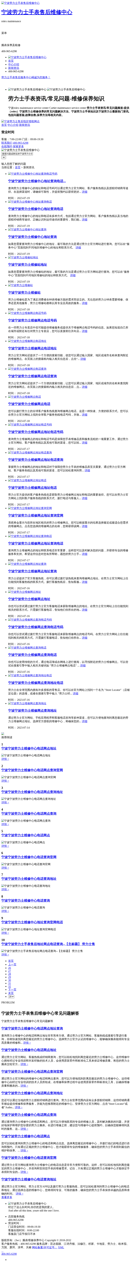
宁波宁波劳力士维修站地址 (27, 264)
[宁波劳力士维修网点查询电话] (27, 647)
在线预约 (6, 146)
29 (9, 977)
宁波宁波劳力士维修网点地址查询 (32, 571)
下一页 (12, 989)
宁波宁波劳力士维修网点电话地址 (32, 348)
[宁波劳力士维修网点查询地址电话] (30, 675)
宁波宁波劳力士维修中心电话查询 (25, 900)
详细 (84, 191)
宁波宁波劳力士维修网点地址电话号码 (35, 432)
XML (61, 1247)
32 (9, 986)
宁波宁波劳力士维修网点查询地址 (32, 710)
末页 (11, 993)
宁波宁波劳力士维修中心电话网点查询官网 (32, 770)
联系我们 (6, 142)
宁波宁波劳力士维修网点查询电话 (32, 655)
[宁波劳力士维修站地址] (23, 257)
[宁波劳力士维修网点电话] (24, 396)
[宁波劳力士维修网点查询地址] (27, 703)
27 (9, 970)
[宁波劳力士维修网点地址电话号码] (30, 424)
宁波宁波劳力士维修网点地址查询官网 (35, 515)
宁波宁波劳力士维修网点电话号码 (32, 320)
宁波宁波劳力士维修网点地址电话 (32, 487)
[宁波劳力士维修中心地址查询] (27, 229)
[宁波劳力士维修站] (20, 285)
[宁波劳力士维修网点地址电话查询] (30, 452)
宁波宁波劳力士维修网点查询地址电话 (35, 683)
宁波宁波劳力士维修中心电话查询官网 (28, 857)
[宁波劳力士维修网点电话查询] (27, 368)
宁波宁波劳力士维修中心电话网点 (25, 835)
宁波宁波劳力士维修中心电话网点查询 (28, 813)
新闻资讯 (13, 68)
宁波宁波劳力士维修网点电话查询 (32, 376)
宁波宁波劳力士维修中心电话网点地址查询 (32, 1028)
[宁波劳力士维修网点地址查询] (27, 563)
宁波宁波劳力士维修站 (24, 292)
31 (9, 983)
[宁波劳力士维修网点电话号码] (27, 313)
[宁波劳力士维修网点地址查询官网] (30, 508)
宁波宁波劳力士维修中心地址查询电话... (37, 181)
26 (9, 967)
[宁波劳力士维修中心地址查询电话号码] (32, 173)
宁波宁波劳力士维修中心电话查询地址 (28, 878)
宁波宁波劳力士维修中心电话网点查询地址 (32, 792)
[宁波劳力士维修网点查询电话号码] (30, 619)
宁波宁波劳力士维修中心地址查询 (32, 237)
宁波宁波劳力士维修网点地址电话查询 (35, 459)
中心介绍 (13, 64)
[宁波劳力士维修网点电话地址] (27, 341)
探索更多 (18, 146)
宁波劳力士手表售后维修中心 (36, 12)
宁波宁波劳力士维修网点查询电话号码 (35, 627)
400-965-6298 (20, 142)
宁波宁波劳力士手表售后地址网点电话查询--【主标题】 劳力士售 (48, 944)
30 (9, 980)
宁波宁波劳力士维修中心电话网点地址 (28, 748)
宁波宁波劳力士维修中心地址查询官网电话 (32, 922)
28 (9, 974)
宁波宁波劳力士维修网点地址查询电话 (35, 543)
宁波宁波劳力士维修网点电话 (29, 404)
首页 (11, 60)
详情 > (5, 759)
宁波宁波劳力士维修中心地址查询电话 (35, 209)
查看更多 (6, 1197)
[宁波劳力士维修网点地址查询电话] (30, 536)
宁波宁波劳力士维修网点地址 (29, 599)
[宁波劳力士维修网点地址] (24, 591)
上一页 (12, 964)
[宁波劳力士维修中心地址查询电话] (30, 201)
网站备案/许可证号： (44, 1247)
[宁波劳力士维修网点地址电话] (27, 480)
